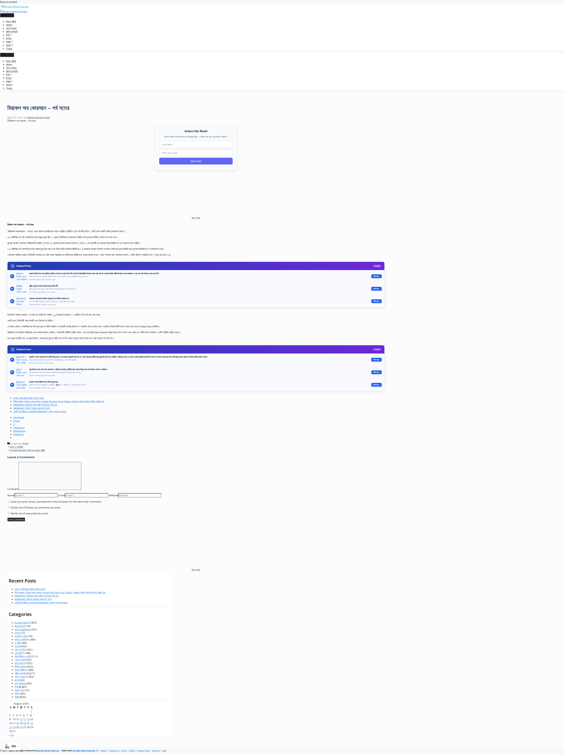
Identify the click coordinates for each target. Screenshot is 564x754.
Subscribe (196, 161)
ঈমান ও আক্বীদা (16, 447)
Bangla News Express (48, 750)
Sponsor (156, 750)
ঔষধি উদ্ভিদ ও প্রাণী (23, 656)
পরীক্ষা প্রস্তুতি (12, 31)
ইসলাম (8, 38)
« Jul (11, 735)
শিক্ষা (16, 686)
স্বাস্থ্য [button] (8, 41)
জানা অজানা (19, 663)
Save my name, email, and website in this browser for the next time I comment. (56, 501)
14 (28, 719)
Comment (13, 489)
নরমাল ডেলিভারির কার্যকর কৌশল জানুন (28, 398)
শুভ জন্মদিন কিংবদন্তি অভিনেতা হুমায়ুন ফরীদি (27, 450)
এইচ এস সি (19, 649)
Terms (124, 750)
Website (113, 495)
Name (10, 495)
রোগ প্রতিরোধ (20, 683)
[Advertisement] (95, 193)
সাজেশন (9, 25)
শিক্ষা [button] (8, 35)
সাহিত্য (17, 693)
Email (61, 495)
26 (21, 727)
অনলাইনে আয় (20, 636)
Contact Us (113, 750)
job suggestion (23, 629)
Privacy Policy (143, 750)
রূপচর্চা (17, 680)
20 (24, 723)
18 (17, 723)
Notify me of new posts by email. (30, 513)
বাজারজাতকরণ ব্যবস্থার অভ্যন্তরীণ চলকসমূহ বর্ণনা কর (35, 405)
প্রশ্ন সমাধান (11, 28)
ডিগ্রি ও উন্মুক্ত (21, 666)
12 (21, 719)
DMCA (132, 750)
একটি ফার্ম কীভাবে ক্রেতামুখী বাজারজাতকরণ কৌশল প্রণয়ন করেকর (39, 411)
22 (31, 723)
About (103, 750)
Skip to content (8, 1)
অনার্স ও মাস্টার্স (21, 639)
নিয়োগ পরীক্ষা (11, 21)
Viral (17, 632)
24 (14, 727)
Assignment (21, 622)
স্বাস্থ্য (17, 697)
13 (24, 719)
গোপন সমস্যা (20, 659)
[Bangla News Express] (13, 11)
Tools (9, 48)
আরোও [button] (8, 45)
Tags (164, 750)
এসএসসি (18, 653)
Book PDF (20, 626)
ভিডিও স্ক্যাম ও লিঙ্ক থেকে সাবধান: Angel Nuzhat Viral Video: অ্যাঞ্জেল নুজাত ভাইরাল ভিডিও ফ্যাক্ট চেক (58, 401)
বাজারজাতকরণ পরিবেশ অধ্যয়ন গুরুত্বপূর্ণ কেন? (31, 408)
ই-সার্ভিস (18, 643)
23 (10, 727)
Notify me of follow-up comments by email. (36, 507)
